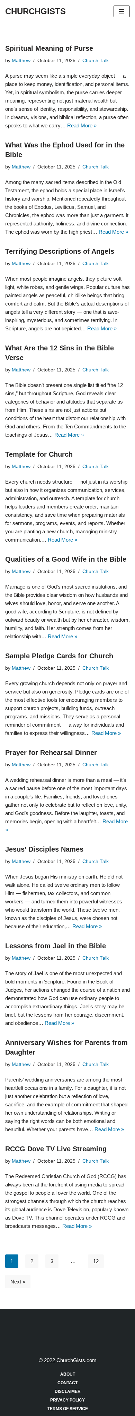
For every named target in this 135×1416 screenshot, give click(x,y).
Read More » (82, 125)
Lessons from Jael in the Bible (55, 946)
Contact (67, 1382)
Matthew (21, 60)
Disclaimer (68, 1391)
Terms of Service (67, 1408)
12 (96, 1261)
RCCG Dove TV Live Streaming (56, 1149)
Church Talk (95, 60)
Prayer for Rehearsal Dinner (51, 752)
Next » (17, 1281)
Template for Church (39, 454)
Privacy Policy (67, 1400)
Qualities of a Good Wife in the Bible (65, 559)
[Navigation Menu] (122, 11)
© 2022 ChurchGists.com (68, 1360)
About (67, 1374)
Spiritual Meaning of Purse (49, 48)
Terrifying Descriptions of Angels (59, 251)
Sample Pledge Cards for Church (59, 656)
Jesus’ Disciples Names (44, 849)
